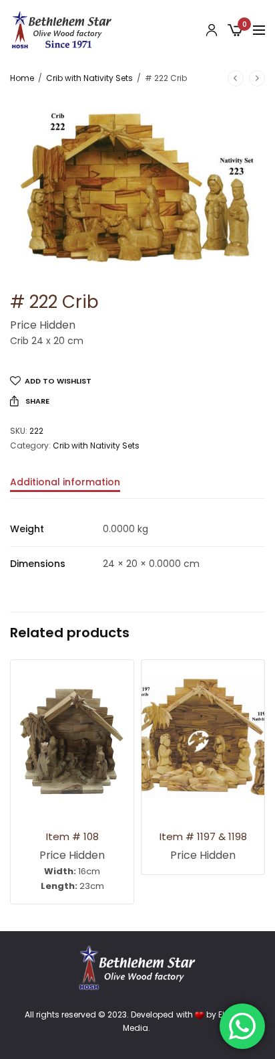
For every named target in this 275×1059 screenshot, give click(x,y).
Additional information (65, 483)
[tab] (137, 488)
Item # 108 (72, 836)
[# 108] (72, 737)
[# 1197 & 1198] (203, 737)
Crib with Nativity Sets (89, 78)
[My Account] (211, 30)
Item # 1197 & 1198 (203, 836)
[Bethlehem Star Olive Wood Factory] (61, 30)
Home (22, 78)
